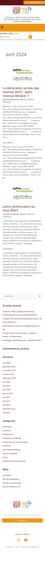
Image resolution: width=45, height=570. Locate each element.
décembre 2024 (9, 367)
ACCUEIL (3, 34)
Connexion (7, 475)
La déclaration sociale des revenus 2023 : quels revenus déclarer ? (21, 92)
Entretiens (7, 430)
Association (7, 427)
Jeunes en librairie (10, 453)
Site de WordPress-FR (11, 487)
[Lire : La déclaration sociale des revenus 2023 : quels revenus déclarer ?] (22, 75)
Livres (5, 457)
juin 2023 (6, 397)
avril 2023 (7, 405)
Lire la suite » (8, 142)
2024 (11, 34)
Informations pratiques (12, 450)
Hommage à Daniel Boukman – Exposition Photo (22, 340)
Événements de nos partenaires (15, 442)
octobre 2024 (8, 374)
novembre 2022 (9, 409)
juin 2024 (6, 382)
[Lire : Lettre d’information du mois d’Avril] (22, 193)
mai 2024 (6, 386)
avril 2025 (7, 363)
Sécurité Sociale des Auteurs (14, 99)
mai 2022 (6, 413)
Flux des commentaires (12, 483)
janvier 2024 (8, 393)
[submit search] (30, 37)
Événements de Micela (12, 438)
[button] (2, 27)
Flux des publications (11, 479)
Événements (8, 434)
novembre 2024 (9, 370)
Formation (7, 446)
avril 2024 (7, 390)
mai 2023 (6, 401)
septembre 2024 (9, 378)
